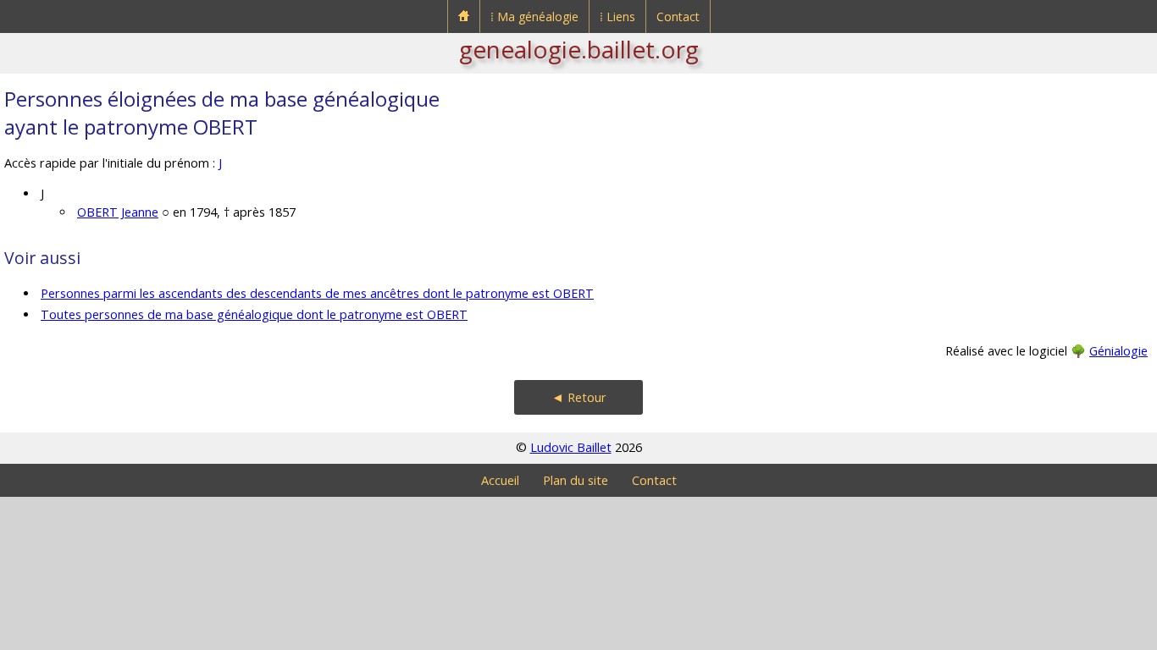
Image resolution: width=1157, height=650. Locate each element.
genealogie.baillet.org (579, 49)
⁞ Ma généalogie (534, 16)
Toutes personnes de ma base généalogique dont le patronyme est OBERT (254, 314)
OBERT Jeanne (117, 212)
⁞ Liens (617, 16)
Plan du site (575, 480)
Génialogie (1118, 351)
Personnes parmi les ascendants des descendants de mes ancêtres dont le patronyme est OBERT (317, 293)
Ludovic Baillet (571, 447)
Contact (678, 16)
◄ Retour (578, 397)
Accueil (500, 480)
